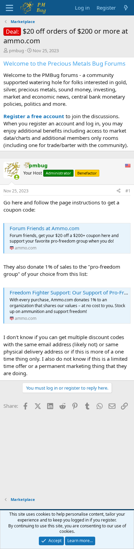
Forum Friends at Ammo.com (44, 228)
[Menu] (9, 8)
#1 (128, 191)
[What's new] (126, 7)
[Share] (118, 191)
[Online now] (16, 177)
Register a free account (33, 116)
